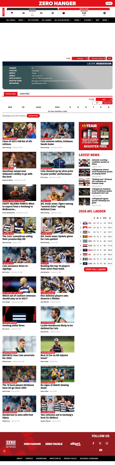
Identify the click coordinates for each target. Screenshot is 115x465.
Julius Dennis (44, 332)
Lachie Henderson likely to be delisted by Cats (57, 327)
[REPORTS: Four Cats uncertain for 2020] (19, 344)
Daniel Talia (45, 201)
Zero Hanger (6, 302)
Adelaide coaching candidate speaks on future (100, 162)
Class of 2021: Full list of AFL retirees (17, 143)
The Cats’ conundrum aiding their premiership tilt (17, 238)
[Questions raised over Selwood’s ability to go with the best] (19, 160)
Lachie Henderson (9, 138)
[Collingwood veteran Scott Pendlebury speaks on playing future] (84, 172)
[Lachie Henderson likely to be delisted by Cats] (57, 314)
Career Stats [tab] (24, 94)
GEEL (90, 241)
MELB (90, 250)
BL (89, 232)
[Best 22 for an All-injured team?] (57, 344)
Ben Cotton (5, 272)
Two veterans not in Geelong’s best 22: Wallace (57, 416)
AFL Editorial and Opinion (12, 293)
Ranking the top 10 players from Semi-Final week (55, 267)
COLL (90, 259)
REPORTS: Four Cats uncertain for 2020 (18, 357)
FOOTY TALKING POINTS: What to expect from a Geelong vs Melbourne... (18, 206)
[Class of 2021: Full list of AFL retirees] (19, 130)
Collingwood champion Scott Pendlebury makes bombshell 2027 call (102, 191)
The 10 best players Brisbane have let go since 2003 (18, 386)
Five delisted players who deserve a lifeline (54, 297)
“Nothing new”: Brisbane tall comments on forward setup (102, 181)
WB (89, 255)
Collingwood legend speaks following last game (101, 201)
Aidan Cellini (44, 361)
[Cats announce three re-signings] (19, 255)
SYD (89, 228)
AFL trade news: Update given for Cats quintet (57, 238)
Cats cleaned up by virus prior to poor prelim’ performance (57, 172)
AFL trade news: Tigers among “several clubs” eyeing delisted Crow (57, 206)
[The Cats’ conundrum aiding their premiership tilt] (19, 225)
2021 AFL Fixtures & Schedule (13, 201)
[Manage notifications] (4, 451)
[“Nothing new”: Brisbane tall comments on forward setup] (84, 182)
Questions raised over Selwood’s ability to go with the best (17, 174)
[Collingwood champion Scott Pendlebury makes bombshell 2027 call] (84, 192)
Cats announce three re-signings (15, 267)
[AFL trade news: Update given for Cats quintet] (57, 225)
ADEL (90, 246)
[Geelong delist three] (19, 314)
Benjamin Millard (7, 180)
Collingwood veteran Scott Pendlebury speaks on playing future (102, 172)
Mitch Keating (6, 147)
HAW (90, 237)
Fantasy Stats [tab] (11, 94)
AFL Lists (44, 263)
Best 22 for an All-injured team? (54, 357)
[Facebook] (93, 443)
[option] (32, 12)
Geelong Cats (46, 138)
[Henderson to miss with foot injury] (19, 404)
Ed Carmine (44, 177)
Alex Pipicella (45, 302)
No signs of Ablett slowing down (55, 386)
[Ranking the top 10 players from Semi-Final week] (57, 255)
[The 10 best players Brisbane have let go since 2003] (19, 374)
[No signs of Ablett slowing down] (57, 374)
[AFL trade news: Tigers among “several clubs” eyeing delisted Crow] (57, 192)
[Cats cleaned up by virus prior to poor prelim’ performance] (57, 160)
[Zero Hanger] (57, 3)
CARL (90, 264)
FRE (89, 223)
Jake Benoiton (45, 272)
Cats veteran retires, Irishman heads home (57, 143)
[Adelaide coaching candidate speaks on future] (84, 163)
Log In (109, 3)
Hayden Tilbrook (46, 421)
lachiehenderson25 (39, 83)
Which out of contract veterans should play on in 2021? (19, 297)
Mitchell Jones (6, 361)
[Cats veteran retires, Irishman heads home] (57, 130)
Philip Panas (6, 421)
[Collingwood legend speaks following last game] (84, 201)
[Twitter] (100, 443)
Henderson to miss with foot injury (17, 416)
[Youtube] (100, 450)
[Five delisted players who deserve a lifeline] (57, 284)
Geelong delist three (13, 325)
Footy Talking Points (8, 213)
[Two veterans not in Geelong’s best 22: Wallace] (57, 404)
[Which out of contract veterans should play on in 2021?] (19, 284)
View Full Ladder (96, 269)
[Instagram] (107, 443)
